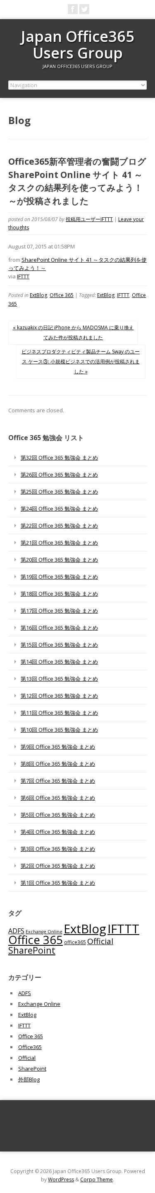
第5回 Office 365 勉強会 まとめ (58, 814)
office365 (75, 942)
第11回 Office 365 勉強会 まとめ (59, 712)
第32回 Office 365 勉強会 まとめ (59, 457)
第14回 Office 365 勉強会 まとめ (59, 661)
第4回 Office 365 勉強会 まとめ (58, 831)
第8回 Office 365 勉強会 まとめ (58, 763)
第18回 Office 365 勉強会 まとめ (59, 593)
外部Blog (29, 1079)
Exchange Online (44, 932)
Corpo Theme (96, 1179)
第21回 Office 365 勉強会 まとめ (59, 542)
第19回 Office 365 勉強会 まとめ (59, 576)
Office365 (30, 1047)
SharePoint (31, 950)
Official (100, 941)
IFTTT (23, 276)
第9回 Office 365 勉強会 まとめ (58, 746)
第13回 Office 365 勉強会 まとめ (59, 678)
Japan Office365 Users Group (77, 44)
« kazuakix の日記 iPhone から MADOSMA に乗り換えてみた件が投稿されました (73, 332)
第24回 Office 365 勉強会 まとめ (59, 508)
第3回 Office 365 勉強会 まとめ (58, 848)
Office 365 (62, 295)
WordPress (61, 1179)
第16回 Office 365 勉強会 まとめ (59, 627)
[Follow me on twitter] (84, 9)
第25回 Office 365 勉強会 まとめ (59, 491)
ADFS (16, 930)
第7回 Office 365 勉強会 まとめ (58, 780)
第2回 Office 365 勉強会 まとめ (58, 865)
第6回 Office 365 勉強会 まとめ (58, 797)
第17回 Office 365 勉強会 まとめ (59, 610)
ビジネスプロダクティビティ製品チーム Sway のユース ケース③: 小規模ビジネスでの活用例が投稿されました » (80, 361)
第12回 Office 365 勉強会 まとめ (59, 695)
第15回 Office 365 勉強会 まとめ (59, 644)
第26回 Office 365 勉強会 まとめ (59, 474)
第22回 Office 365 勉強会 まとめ (59, 525)
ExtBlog (38, 295)
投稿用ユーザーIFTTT (89, 219)
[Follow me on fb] (73, 9)
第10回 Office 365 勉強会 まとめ (59, 729)
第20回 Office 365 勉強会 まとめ (59, 559)
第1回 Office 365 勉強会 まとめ (58, 882)
